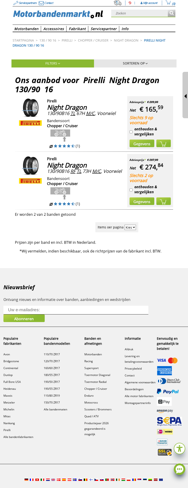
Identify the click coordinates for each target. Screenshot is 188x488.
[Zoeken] (171, 13)
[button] (179, 447)
